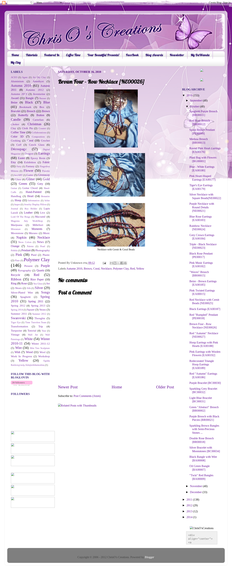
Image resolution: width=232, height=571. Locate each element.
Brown (88, 268)
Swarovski (18, 318)
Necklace (106, 268)
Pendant (26, 250)
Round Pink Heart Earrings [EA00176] (205, 150)
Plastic (46, 254)
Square (31, 309)
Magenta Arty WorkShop (27, 221)
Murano (33, 233)
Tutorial (32, 330)
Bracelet (15, 111)
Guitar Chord (30, 188)
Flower (28, 170)
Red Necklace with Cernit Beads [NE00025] (204, 301)
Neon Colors (24, 242)
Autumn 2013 (19, 94)
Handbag (16, 196)
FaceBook (132, 55)
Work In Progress (21, 356)
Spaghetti (25, 296)
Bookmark (25, 107)
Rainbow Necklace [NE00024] (200, 227)
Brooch (31, 111)
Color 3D (17, 136)
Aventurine (39, 94)
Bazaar (42, 98)
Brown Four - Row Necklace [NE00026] (203, 325)
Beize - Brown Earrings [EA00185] (203, 283)
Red (132, 268)
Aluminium (17, 81)
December (196, 492)
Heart (30, 196)
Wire (18, 348)
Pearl (42, 246)
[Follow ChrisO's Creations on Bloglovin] (21, 384)
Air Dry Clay (39, 77)
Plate (17, 260)
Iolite (47, 200)
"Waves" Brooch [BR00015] (199, 273)
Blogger (149, 557)
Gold (46, 179)
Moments (37, 229)
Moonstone (17, 233)
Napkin (21, 237)
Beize (14, 102)
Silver (39, 288)
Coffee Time (73, 55)
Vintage (15, 334)
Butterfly (23, 115)
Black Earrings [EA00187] (204, 309)
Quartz (40, 270)
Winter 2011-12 (41, 343)
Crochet (45, 140)
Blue (46, 102)
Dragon (29, 153)
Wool (42, 352)
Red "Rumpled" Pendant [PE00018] (203, 316)
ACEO (14, 77)
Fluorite (46, 171)
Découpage (18, 149)
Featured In (51, 55)
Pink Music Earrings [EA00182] (201, 264)
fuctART (18, 175)
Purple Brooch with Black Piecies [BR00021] (204, 418)
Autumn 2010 (74, 268)
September (196, 100)
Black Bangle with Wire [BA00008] (203, 458)
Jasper (17, 204)
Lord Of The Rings (20, 216)
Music (46, 233)
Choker (15, 124)
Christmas (34, 124)
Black (29, 102)
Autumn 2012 (35, 89)
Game (29, 175)
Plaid (34, 254)
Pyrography (24, 270)
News (40, 242)
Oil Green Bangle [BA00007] (199, 467)
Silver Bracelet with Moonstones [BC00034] (204, 449)
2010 (190, 95)
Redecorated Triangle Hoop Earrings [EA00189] (201, 364)
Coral (96, 268)
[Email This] (111, 263)
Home (15, 55)
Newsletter (177, 55)
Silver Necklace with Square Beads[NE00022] (205, 196)
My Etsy (16, 62)
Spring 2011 (35, 301)
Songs (45, 292)
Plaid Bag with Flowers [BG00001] (202, 159)
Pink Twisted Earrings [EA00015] (202, 292)
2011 (190, 499)
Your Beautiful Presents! (103, 55)
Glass (18, 179)
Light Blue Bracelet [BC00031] (200, 399)
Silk (29, 288)
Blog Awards (154, 55)
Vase (44, 330)
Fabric (46, 162)
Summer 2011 (19, 313)
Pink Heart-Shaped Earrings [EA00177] (202, 177)
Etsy (13, 162)
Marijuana (16, 225)
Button (40, 115)
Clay (13, 128)
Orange (15, 246)
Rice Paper (37, 279)
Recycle (15, 275)
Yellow (140, 268)
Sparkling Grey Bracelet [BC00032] (203, 390)
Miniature (16, 229)
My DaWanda (200, 55)
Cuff (18, 144)
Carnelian (38, 119)
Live (42, 212)
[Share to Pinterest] (125, 263)
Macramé (40, 216)
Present (28, 265)
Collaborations (39, 132)
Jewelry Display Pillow (35, 204)
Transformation (19, 326)
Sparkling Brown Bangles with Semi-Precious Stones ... (204, 429)
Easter (21, 158)
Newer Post (68, 387)
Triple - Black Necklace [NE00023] (203, 246)
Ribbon (16, 279)
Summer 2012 (39, 313)
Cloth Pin (27, 128)
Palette (30, 246)
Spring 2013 (38, 305)
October (195, 106)
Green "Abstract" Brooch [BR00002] (204, 409)
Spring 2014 (17, 309)
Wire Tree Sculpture (40, 348)
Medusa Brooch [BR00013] (198, 140)
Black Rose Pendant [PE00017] (201, 255)
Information (34, 200)
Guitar (14, 188)
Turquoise (16, 330)
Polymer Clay (121, 268)
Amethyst (38, 81)
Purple (45, 266)
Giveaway (44, 175)
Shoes (18, 288)
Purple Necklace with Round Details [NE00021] (201, 207)
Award (15, 98)
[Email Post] (104, 262)
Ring (13, 283)
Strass (42, 309)
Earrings (44, 153)
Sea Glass (38, 283)
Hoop (18, 200)
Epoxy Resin (38, 158)
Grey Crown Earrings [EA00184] (201, 237)
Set (48, 283)
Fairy (19, 166)
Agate (25, 77)
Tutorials (31, 55)
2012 (190, 505)
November (196, 486)
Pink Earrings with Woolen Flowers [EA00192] (204, 353)
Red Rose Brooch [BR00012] (199, 122)
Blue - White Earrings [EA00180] (201, 168)
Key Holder (31, 208)
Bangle (30, 98)
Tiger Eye (16, 322)
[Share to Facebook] (122, 263)
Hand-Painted (34, 192)
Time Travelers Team (35, 322)
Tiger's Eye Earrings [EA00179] (201, 187)
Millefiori (38, 225)
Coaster (42, 128)
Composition (38, 136)
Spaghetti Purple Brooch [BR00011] (203, 113)
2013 (190, 511)
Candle (16, 119)
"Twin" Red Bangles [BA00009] (201, 477)
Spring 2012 (18, 305)
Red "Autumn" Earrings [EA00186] (203, 375)
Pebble (14, 250)
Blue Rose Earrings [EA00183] (200, 218)
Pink (19, 255)
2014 (190, 517)
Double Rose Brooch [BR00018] (201, 440)
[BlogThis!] (115, 263)
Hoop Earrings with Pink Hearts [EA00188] (203, 344)
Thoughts (39, 318)
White (28, 339)
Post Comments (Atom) (87, 396)
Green (23, 184)
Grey (40, 184)
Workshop (44, 356)
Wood (29, 352)
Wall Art (33, 334)
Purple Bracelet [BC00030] (205, 383)
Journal (14, 208)
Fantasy (30, 166)
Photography (42, 250)
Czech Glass (36, 144)
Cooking (16, 140)
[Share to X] (118, 263)
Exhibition (30, 162)
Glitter (30, 179)
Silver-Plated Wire (22, 292)
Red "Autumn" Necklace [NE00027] (203, 335)
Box (42, 107)
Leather (28, 212)
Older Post (165, 387)
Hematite (45, 196)
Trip (40, 326)
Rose (24, 283)
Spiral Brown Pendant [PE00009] (202, 131)
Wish (17, 352)
